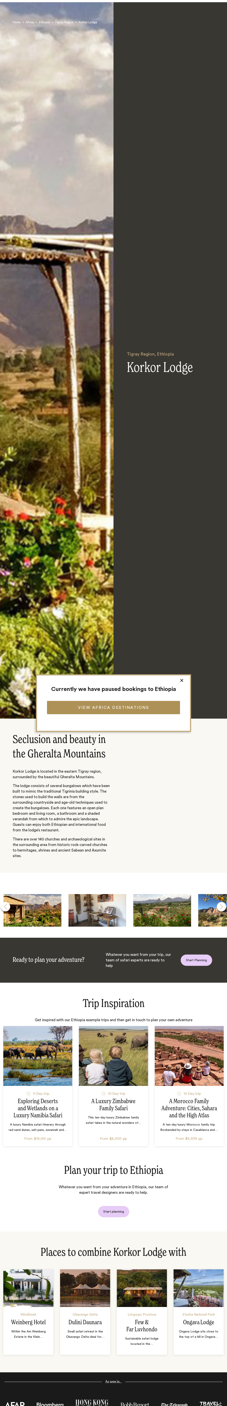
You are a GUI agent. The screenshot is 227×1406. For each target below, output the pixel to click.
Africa (30, 22)
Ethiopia (44, 22)
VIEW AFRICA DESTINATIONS (113, 708)
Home (17, 22)
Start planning (113, 1211)
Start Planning (196, 960)
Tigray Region (64, 22)
